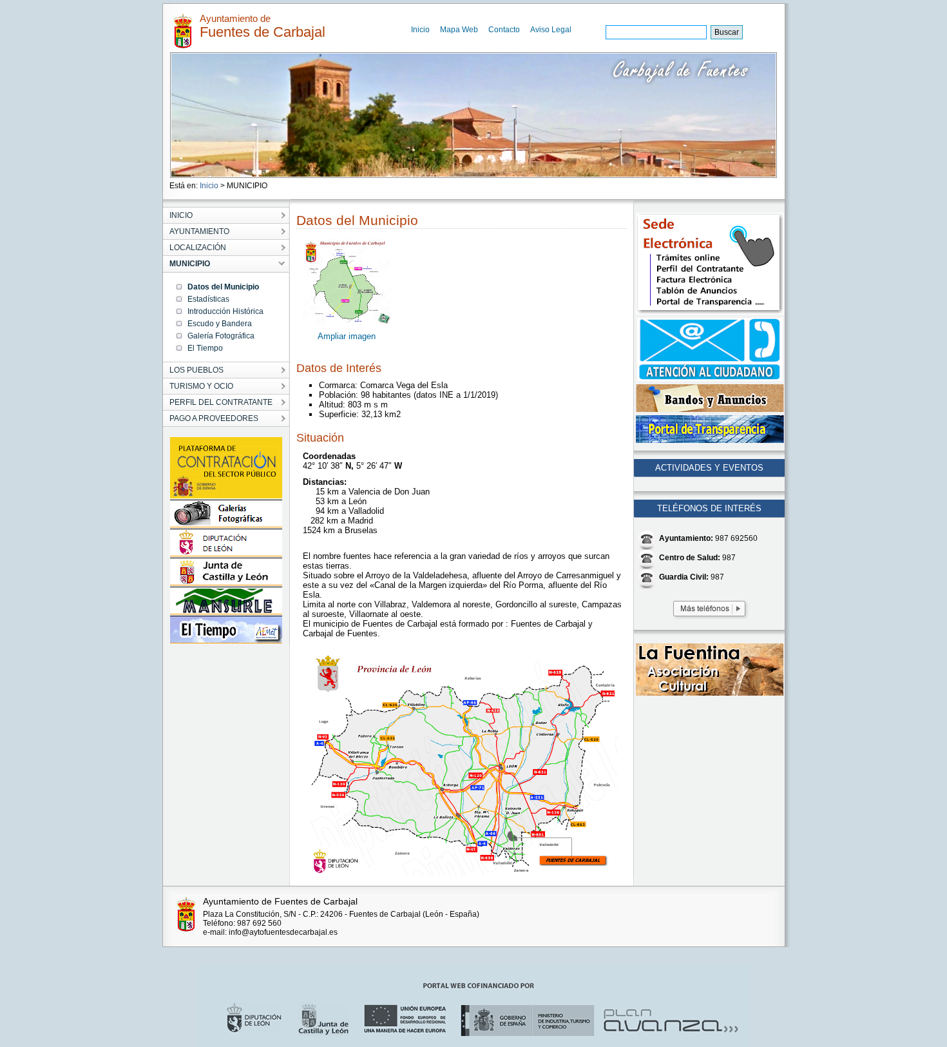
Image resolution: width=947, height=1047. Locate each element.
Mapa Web (459, 29)
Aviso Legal (550, 29)
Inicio (420, 29)
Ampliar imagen (347, 336)
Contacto (504, 29)
